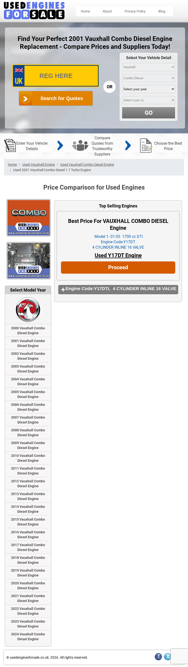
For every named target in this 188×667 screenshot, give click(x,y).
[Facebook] (158, 659)
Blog (161, 11)
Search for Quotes (61, 98)
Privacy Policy (135, 11)
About (107, 11)
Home (85, 11)
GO (149, 112)
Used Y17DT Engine (118, 255)
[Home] (34, 17)
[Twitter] (167, 659)
